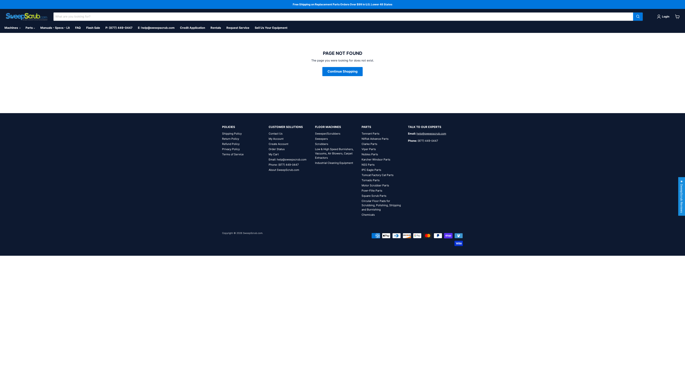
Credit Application (192, 27)
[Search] (638, 17)
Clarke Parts (369, 144)
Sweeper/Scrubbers (327, 133)
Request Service (237, 27)
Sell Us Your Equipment (271, 27)
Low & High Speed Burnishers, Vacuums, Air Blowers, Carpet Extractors (334, 153)
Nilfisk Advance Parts (375, 138)
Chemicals (368, 214)
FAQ (78, 27)
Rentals (215, 27)
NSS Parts (368, 164)
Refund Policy (231, 144)
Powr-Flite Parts (372, 190)
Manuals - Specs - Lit (55, 27)
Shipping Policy (232, 133)
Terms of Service (233, 154)
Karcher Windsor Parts (376, 159)
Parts (30, 27)
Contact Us (276, 133)
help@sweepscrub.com (431, 133)
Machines (11, 27)
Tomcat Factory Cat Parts (378, 175)
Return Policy (230, 138)
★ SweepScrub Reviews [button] (681, 196)
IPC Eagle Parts (371, 170)
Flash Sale (93, 27)
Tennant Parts (370, 133)
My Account (276, 138)
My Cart (274, 154)
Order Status (277, 149)
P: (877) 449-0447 (119, 27)
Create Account (278, 144)
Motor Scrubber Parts (375, 185)
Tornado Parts (371, 180)
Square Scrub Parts (374, 195)
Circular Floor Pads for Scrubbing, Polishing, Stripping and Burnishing (381, 205)
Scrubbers (321, 144)
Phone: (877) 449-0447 (284, 164)
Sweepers (321, 138)
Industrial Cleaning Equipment (334, 163)
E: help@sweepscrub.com (156, 27)
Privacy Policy (231, 149)
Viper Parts (369, 149)
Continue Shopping (342, 71)
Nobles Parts (370, 154)
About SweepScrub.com (284, 170)
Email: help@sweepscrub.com (287, 159)
